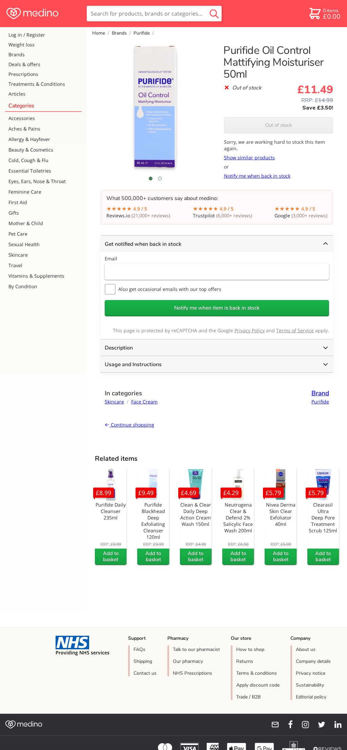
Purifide (142, 33)
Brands (16, 54)
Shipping (143, 661)
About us (305, 649)
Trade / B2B (248, 697)
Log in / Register (26, 35)
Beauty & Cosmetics (30, 149)
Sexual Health (24, 244)
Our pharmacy (188, 661)
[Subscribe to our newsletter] (272, 724)
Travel (15, 265)
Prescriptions (23, 74)
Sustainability (310, 685)
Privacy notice (310, 673)
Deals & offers (24, 64)
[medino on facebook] (286, 724)
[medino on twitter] (318, 724)
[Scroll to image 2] (160, 178)
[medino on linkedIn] (335, 724)
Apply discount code (258, 685)
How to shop (250, 649)
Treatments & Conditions (36, 84)
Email (111, 258)
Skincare (18, 255)
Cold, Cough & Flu (28, 160)
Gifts (13, 213)
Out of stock (278, 125)
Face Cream (144, 401)
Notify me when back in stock (257, 176)
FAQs (139, 649)
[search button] (214, 13)
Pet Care (17, 234)
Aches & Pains (24, 128)
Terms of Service (295, 330)
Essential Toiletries (29, 170)
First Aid (17, 202)
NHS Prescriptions (192, 673)
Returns (244, 661)
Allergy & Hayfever (29, 139)
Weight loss (21, 44)
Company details (313, 661)
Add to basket (111, 556)
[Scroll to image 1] (151, 178)
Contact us (145, 673)
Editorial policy (311, 697)
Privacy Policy (249, 330)
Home (98, 33)
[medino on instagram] (302, 724)
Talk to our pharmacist (196, 649)
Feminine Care (24, 192)
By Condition (22, 286)
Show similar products (249, 157)
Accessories (21, 118)
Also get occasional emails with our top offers (169, 289)
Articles (16, 94)
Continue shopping (131, 424)
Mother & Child (25, 223)
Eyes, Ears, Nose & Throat (37, 181)
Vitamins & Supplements (36, 276)
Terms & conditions (256, 673)
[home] (42, 13)
